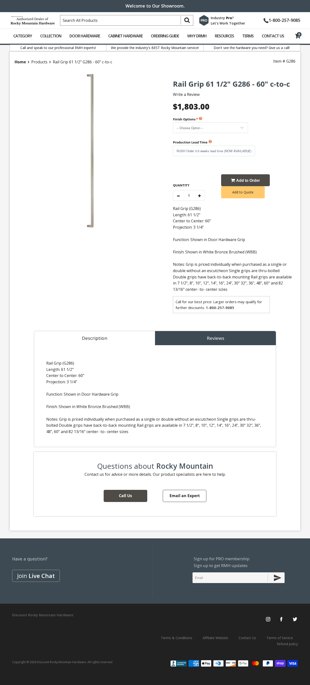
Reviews (215, 338)
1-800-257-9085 (284, 19)
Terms (248, 36)
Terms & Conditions (176, 637)
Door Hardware (85, 36)
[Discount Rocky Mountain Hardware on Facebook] (281, 619)
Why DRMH (197, 36)
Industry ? (222, 18)
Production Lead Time (190, 142)
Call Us (125, 495)
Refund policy (287, 644)
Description (94, 338)
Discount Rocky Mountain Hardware (61, 662)
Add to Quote (243, 192)
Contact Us (273, 36)
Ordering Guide (165, 36)
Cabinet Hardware (125, 36)
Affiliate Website (215, 637)
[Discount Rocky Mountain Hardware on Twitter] (294, 619)
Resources (224, 36)
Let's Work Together (228, 23)
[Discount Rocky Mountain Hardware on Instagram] (268, 619)
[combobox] (126, 20)
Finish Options (184, 119)
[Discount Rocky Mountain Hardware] (33, 19)
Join (36, 576)
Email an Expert (185, 495)
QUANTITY (181, 185)
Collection (50, 36)
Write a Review (186, 94)
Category (22, 36)
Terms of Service (279, 637)
